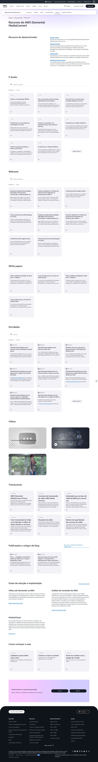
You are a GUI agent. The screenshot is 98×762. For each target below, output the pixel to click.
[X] (72, 751)
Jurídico (73, 741)
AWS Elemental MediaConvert (18, 377)
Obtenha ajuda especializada (78, 735)
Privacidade (11, 755)
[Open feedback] (96, 381)
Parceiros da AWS (33, 742)
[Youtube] (84, 751)
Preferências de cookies (14, 757)
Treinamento (32, 724)
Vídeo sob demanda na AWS (16, 603)
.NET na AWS (53, 727)
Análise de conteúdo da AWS (59, 610)
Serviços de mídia (18, 17)
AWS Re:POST (54, 53)
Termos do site (19, 755)
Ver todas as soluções (84, 583)
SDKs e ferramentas (55, 724)
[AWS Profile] (94, 2)
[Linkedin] (77, 751)
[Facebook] (75, 751)
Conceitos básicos (33, 721)
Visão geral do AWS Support (78, 732)
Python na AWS (54, 730)
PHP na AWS (53, 735)
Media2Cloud (12, 633)
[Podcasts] (86, 751)
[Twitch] (82, 751)
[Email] (88, 751)
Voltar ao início (48, 745)
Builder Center (53, 721)
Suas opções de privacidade (31, 755)
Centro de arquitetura (34, 732)
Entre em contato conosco (77, 721)
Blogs (10, 740)
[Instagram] (79, 751)
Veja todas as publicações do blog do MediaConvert (73, 545)
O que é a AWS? (13, 721)
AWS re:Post (74, 727)
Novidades (11, 737)
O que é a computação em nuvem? (17, 724)
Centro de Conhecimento (77, 730)
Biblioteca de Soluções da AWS (37, 730)
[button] (20, 6)
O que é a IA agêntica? (14, 727)
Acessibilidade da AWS (76, 738)
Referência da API (55, 44)
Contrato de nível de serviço (57, 60)
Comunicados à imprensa (15, 742)
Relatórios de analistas (35, 740)
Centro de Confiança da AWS (36, 727)
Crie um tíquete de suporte (77, 724)
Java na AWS (53, 732)
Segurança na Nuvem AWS (15, 734)
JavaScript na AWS (54, 738)
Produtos (11, 17)
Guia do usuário (54, 37)
